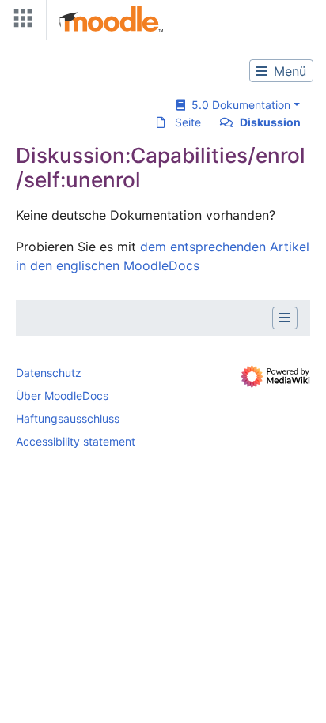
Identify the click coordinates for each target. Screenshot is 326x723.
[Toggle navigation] (20, 21)
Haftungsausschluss (67, 418)
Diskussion (270, 122)
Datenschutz (49, 372)
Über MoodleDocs (62, 395)
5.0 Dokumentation (237, 104)
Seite (188, 122)
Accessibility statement (75, 441)
